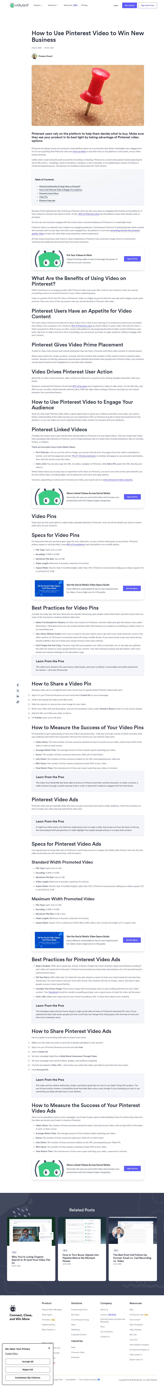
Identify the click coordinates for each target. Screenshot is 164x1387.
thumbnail (53, 992)
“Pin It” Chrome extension (83, 456)
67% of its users (80, 386)
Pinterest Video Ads (47, 200)
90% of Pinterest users (89, 214)
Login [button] (116, 5)
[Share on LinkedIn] (18, 696)
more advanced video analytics (117, 479)
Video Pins (43, 197)
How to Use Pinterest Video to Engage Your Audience (60, 190)
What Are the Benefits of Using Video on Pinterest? (59, 186)
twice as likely (79, 151)
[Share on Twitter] (18, 691)
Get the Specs (132, 588)
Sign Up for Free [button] (147, 5)
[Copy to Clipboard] (18, 702)
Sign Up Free (132, 259)
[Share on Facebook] (18, 685)
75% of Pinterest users (81, 325)
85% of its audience (75, 544)
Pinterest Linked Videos (48, 193)
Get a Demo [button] (129, 5)
